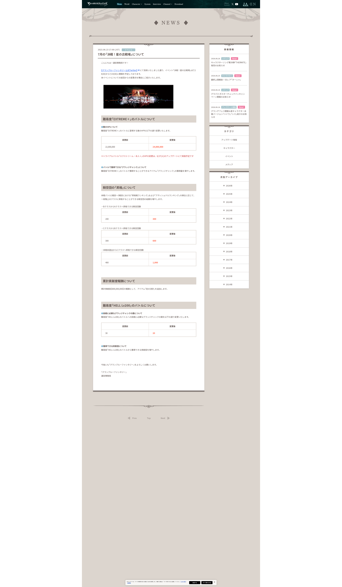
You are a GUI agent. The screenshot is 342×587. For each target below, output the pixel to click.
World (126, 4)
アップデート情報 (229, 139)
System (147, 4)
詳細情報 (129, 583)
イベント (229, 156)
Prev (134, 418)
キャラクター (229, 148)
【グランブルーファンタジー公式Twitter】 (119, 70)
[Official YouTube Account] (236, 4)
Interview (157, 4)
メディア (229, 164)
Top (149, 418)
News (119, 4)
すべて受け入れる (207, 582)
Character (136, 4)
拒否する (195, 582)
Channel (166, 4)
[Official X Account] (233, 4)
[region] (171, 582)
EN (253, 4)
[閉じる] (214, 582)
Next (163, 418)
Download (179, 4)
